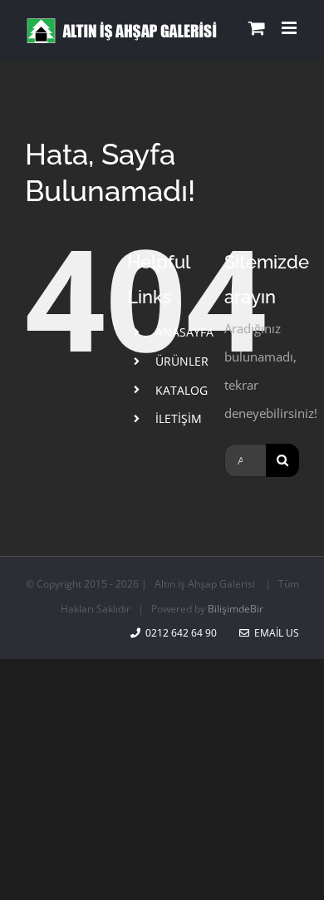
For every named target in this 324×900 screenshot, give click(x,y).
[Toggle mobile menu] (290, 28)
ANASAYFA (184, 332)
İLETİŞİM (178, 418)
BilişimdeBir (235, 609)
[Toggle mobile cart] (256, 28)
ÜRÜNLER (182, 361)
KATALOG (181, 390)
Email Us (274, 633)
